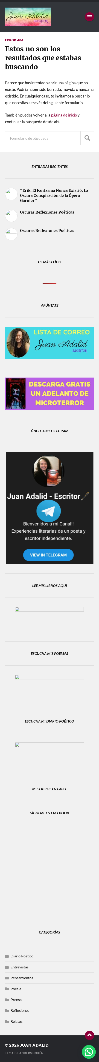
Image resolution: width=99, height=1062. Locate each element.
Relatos (17, 1021)
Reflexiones (20, 1010)
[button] (89, 1052)
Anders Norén (31, 1053)
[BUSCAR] (87, 138)
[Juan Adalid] (49, 17)
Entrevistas (20, 967)
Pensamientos (22, 978)
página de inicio (64, 115)
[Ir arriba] (89, 1035)
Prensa (16, 999)
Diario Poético (22, 956)
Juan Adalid (34, 1045)
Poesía (16, 989)
